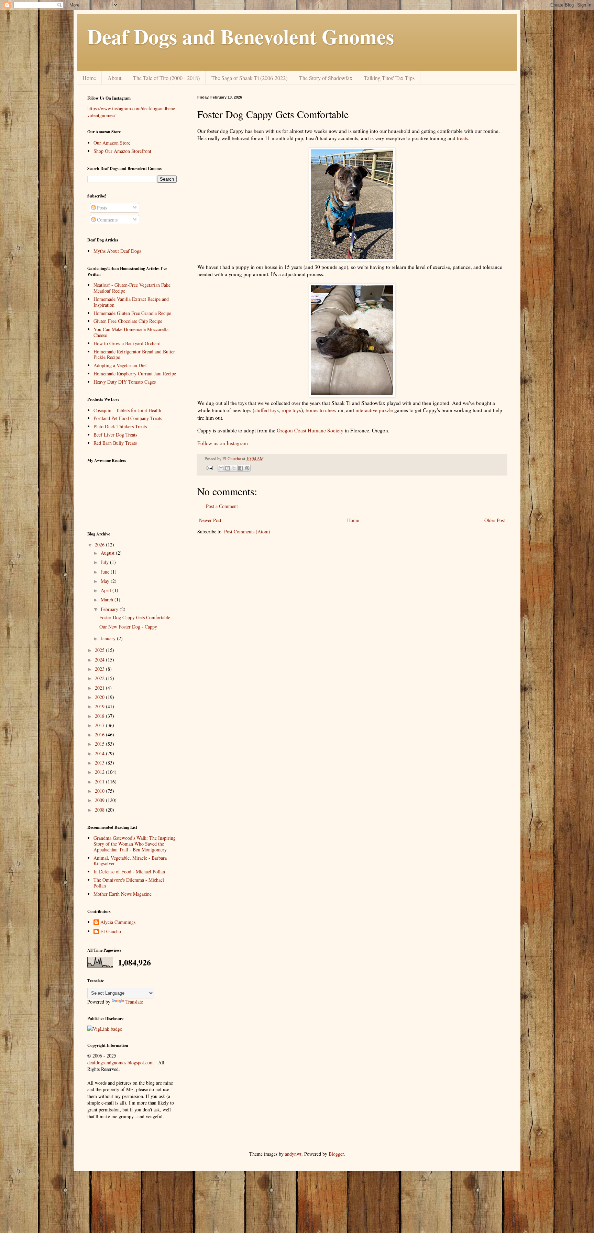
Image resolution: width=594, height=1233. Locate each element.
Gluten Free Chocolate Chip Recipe (128, 321)
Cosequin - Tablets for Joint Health (127, 410)
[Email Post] (209, 468)
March (107, 599)
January (109, 638)
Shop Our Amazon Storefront (122, 151)
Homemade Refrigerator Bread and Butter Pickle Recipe (134, 354)
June (106, 571)
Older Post (494, 520)
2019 (100, 706)
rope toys (291, 410)
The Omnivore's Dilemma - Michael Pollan (129, 882)
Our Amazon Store (112, 142)
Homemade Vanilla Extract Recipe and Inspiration (131, 302)
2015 (100, 743)
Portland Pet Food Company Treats (128, 418)
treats (462, 138)
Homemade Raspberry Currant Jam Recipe (135, 373)
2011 (100, 781)
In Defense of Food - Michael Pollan (129, 871)
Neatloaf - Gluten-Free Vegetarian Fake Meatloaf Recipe (132, 288)
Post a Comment (222, 506)
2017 (100, 725)
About (114, 77)
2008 (100, 809)
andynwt (293, 1154)
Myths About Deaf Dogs (117, 251)
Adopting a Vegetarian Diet (120, 365)
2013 (100, 762)
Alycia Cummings (117, 922)
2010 (100, 791)
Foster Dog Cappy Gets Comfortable (134, 617)
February (110, 609)
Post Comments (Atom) (247, 531)
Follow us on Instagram (222, 443)
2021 (100, 688)
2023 (100, 669)
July (105, 562)
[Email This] (221, 468)
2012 (100, 772)
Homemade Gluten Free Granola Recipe (132, 313)
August (108, 553)
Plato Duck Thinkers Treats (120, 426)
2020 (100, 697)
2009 (100, 800)
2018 (100, 716)
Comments (107, 219)
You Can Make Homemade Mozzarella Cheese (131, 332)
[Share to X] (234, 468)
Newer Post (210, 520)
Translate (134, 1001)
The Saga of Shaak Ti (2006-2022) (249, 77)
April (106, 590)
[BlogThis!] (227, 468)
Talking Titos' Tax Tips (389, 77)
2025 (100, 650)
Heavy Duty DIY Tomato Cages (125, 381)
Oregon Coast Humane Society (310, 430)
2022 (100, 678)
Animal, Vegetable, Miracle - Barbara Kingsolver (130, 861)
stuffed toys (266, 410)
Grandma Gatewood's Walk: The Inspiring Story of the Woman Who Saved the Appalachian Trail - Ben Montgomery (135, 844)
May (106, 581)
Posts (101, 207)
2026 (100, 544)
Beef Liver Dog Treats (115, 434)
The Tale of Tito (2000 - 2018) (166, 77)
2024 (100, 659)
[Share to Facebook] (240, 468)
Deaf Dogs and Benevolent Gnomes (240, 36)
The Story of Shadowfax (325, 77)
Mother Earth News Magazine (123, 894)
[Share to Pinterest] (247, 468)
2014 (100, 753)
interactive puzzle (374, 410)
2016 (100, 734)
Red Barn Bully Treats (115, 443)
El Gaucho (232, 459)
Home (89, 77)
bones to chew (321, 410)
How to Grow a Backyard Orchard (127, 343)
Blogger (336, 1154)
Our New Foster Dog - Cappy (128, 626)
